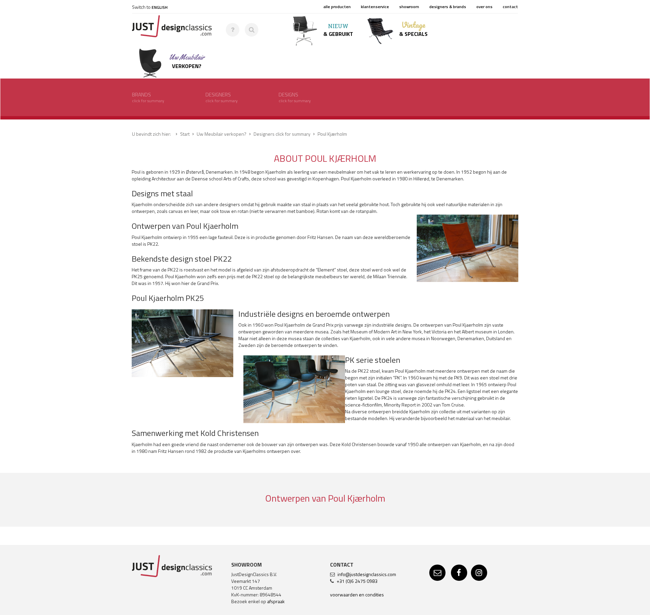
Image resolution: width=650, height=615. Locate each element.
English (160, 7)
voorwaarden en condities (357, 594)
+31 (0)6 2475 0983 (357, 581)
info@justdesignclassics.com (367, 574)
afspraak (276, 601)
